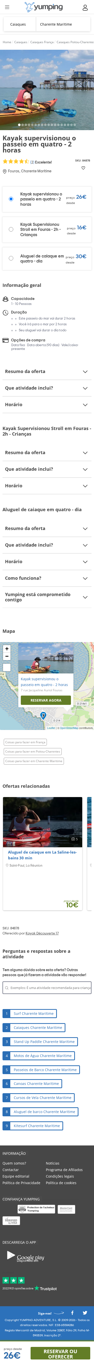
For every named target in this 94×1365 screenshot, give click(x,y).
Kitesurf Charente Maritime (37, 1125)
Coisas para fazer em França (25, 742)
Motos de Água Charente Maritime (43, 1055)
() (41, 162)
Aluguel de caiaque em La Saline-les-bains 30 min (42, 855)
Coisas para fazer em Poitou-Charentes (32, 751)
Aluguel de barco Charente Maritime (44, 1111)
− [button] (7, 656)
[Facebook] (72, 1314)
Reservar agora (46, 700)
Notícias (52, 1163)
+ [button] (7, 649)
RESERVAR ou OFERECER (60, 1353)
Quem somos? (14, 1163)
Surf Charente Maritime (34, 1013)
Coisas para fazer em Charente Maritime (33, 761)
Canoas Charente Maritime (36, 1083)
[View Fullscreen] (7, 667)
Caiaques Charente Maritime (38, 1027)
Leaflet (51, 728)
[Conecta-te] (85, 8)
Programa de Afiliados (64, 1169)
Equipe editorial (16, 1176)
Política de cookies (61, 1182)
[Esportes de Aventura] (43, 7)
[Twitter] (85, 1314)
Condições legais (60, 1176)
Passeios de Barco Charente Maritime (45, 1069)
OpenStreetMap (69, 728)
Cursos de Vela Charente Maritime (42, 1097)
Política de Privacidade (21, 1182)
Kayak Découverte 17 (42, 933)
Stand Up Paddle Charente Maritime (44, 1041)
